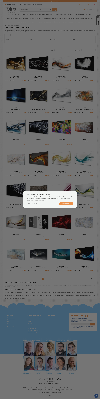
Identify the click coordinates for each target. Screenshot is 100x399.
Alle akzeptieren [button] (66, 203)
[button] (32, 204)
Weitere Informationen (41, 200)
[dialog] (50, 199)
